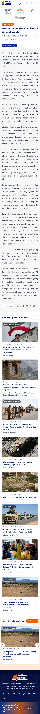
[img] (20, 13)
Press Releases (8, 24)
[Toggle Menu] (36, 3)
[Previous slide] (3, 645)
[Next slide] (37, 645)
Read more (29, 708)
